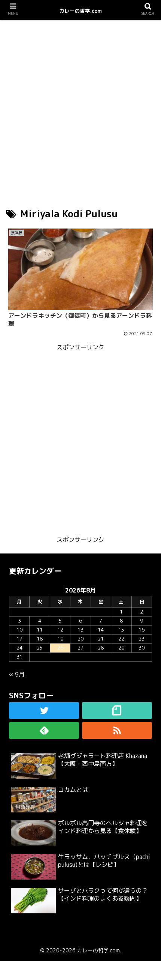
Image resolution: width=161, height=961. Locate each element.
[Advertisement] (80, 106)
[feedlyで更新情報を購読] (44, 730)
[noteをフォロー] (117, 710)
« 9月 (17, 674)
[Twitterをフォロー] (44, 710)
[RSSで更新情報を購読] (117, 730)
